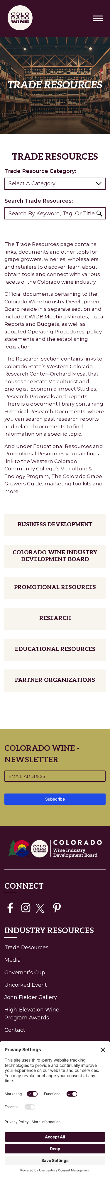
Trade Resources (38, 947)
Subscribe (55, 798)
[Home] (21, 18)
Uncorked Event (25, 985)
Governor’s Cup (24, 972)
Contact (14, 1030)
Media (12, 960)
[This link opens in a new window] (10, 908)
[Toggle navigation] (97, 18)
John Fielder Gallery (30, 997)
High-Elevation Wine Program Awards (31, 1013)
